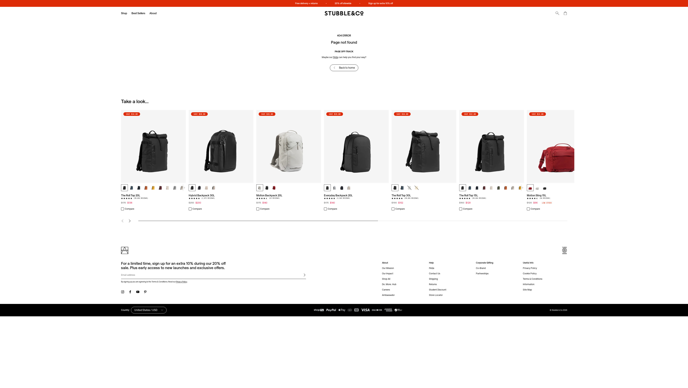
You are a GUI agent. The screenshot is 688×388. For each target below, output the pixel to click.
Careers (386, 289)
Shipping (433, 279)
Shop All (386, 279)
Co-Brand (481, 268)
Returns (433, 284)
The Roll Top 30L (401, 195)
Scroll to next (184, 187)
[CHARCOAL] (267, 187)
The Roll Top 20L (130, 195)
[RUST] (146, 187)
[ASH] (259, 187)
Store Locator (436, 295)
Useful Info (528, 262)
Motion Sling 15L (536, 195)
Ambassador (388, 295)
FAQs (335, 57)
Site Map (527, 289)
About (153, 13)
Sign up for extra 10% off (380, 3)
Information (528, 284)
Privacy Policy (181, 282)
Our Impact (387, 273)
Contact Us (434, 273)
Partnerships (482, 273)
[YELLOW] (153, 187)
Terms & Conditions (532, 279)
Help (431, 262)
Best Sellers (138, 13)
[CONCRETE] (174, 187)
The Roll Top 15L (468, 195)
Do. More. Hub (389, 284)
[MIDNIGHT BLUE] (138, 187)
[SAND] (182, 187)
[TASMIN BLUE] (131, 187)
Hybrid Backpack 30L (202, 195)
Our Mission (388, 268)
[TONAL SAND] (167, 187)
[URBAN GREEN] (409, 187)
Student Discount (437, 289)
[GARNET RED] (160, 187)
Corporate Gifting (484, 262)
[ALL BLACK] (124, 187)
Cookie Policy (530, 273)
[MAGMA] (274, 187)
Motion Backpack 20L (269, 195)
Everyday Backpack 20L (338, 195)
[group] (344, 160)
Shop (124, 13)
